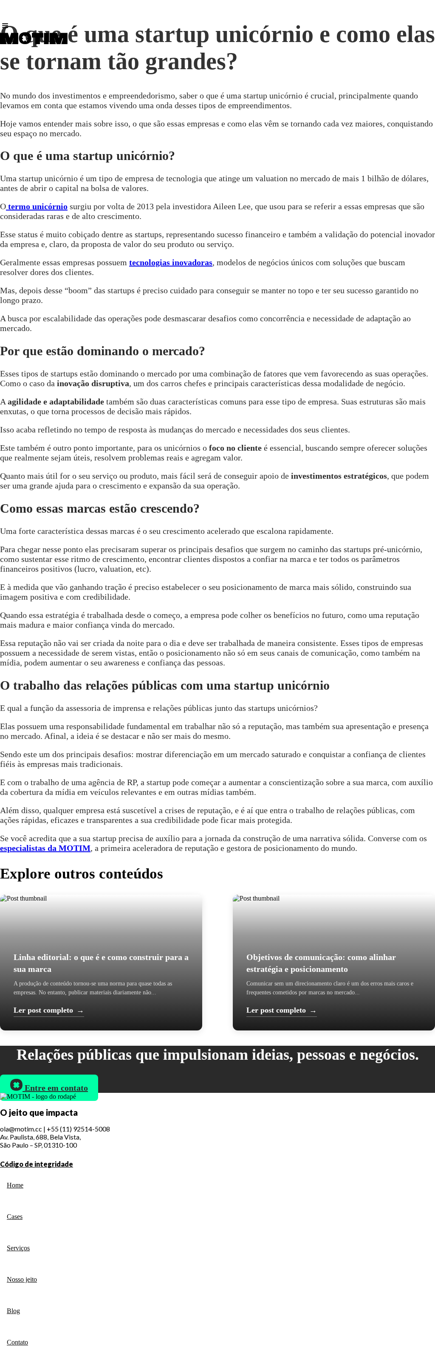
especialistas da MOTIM (45, 848)
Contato (17, 1342)
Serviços (18, 1248)
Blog (13, 1310)
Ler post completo (49, 1010)
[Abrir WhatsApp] (414, 1332)
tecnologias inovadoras (170, 262)
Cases (15, 1216)
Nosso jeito (22, 1279)
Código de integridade (36, 1164)
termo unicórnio (37, 206)
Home (15, 1185)
